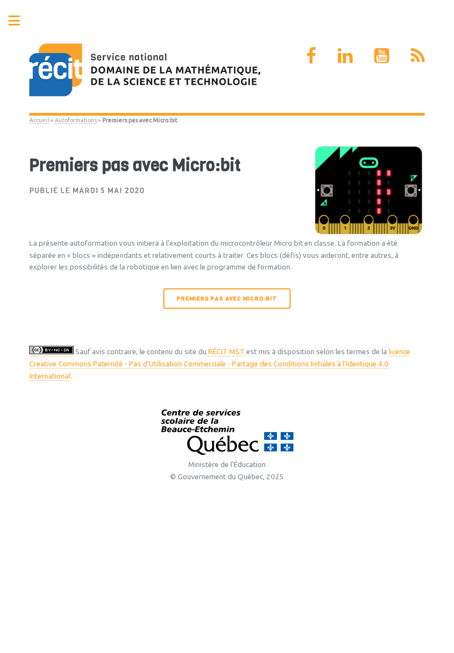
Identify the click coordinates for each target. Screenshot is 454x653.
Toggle (20, 21)
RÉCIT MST (226, 352)
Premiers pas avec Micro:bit (227, 298)
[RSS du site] (418, 55)
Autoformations (76, 120)
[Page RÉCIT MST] (311, 55)
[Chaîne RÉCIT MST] (381, 55)
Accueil (39, 120)
